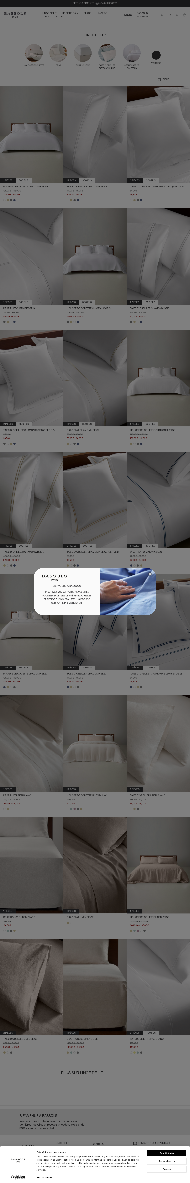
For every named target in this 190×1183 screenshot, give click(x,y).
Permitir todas (167, 1153)
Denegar (167, 1169)
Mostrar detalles (44, 1177)
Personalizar (165, 1161)
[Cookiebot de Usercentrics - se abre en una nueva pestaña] (18, 1177)
